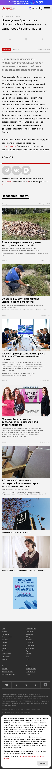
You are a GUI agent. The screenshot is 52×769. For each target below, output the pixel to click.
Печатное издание (8, 674)
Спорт (4, 645)
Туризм (28, 651)
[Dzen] (36, 685)
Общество (17, 16)
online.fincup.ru (9, 146)
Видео (4, 666)
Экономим (29, 631)
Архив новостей (7, 671)
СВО (3, 628)
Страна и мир (6, 653)
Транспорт (5, 634)
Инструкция (6, 656)
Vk (28, 182)
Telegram (7, 182)
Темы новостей (31, 668)
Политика (5, 639)
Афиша (4, 648)
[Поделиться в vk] (10, 39)
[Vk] (6, 685)
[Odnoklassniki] (16, 685)
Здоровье (29, 653)
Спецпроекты (30, 671)
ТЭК (27, 656)
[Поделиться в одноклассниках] (26, 39)
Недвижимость (7, 637)
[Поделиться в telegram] (42, 39)
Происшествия (31, 628)
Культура (29, 639)
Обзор (28, 637)
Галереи (29, 666)
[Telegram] (26, 685)
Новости (10, 16)
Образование (30, 645)
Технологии (6, 651)
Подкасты (29, 642)
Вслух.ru (9, 8)
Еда (27, 659)
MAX (4, 185)
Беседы (4, 631)
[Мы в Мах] (33, 8)
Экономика (30, 648)
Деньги (4, 642)
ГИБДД (28, 674)
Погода (4, 659)
